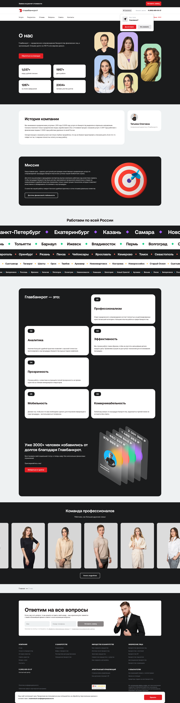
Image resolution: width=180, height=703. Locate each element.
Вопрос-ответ (23, 660)
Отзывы (42, 17)
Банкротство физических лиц (137, 648)
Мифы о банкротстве (61, 651)
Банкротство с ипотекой (136, 651)
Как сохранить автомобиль (100, 660)
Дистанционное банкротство (137, 660)
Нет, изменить (144, 27)
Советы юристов (24, 657)
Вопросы (51, 17)
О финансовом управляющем (101, 673)
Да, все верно (129, 27)
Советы (60, 17)
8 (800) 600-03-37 (154, 10)
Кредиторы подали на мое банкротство (140, 679)
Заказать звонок (141, 10)
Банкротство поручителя (136, 657)
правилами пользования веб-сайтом (83, 629)
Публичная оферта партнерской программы (32, 688)
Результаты (31, 17)
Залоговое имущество (99, 654)
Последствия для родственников (65, 654)
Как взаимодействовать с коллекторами (141, 673)
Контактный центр (24, 672)
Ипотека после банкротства (101, 651)
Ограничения (59, 648)
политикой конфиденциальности (41, 698)
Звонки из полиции (134, 676)
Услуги (21, 17)
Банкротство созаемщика (136, 663)
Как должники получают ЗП (100, 676)
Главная (22, 588)
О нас (20, 648)
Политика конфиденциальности (28, 685)
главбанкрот (30, 10)
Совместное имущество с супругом (103, 657)
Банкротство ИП (133, 654)
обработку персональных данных (58, 629)
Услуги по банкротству (26, 651)
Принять (153, 697)
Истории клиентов (24, 654)
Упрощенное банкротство (63, 657)
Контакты (70, 17)
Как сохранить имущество (100, 648)
